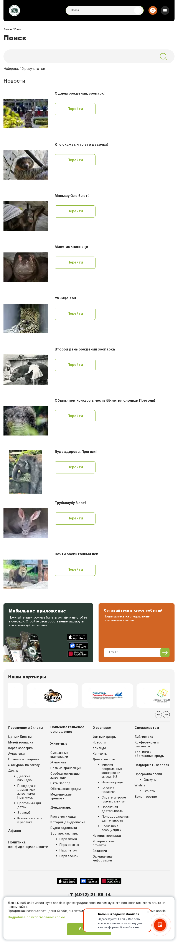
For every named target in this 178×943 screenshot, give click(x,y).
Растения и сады (63, 816)
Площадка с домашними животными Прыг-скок (26, 792)
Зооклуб (23, 813)
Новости (98, 742)
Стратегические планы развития (114, 799)
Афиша (14, 831)
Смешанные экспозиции (59, 755)
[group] (34, 695)
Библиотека (144, 737)
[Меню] (165, 10)
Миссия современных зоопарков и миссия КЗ (112, 771)
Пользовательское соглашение (67, 729)
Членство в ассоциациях (111, 828)
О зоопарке (101, 728)
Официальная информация (102, 858)
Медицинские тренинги (61, 796)
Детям (13, 770)
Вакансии (99, 851)
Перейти (75, 109)
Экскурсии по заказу (24, 765)
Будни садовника (63, 828)
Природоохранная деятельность (115, 818)
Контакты (99, 754)
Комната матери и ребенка (29, 820)
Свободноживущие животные (65, 776)
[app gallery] (78, 654)
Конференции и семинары (146, 744)
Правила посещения (23, 759)
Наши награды (112, 782)
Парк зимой (68, 839)
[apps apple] (77, 637)
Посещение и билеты (25, 728)
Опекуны (150, 780)
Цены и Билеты (19, 737)
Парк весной (68, 856)
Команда (99, 748)
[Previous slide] (158, 714)
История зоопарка (106, 836)
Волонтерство (146, 797)
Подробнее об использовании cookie (36, 917)
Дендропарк (60, 807)
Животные (58, 744)
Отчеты (149, 791)
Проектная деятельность (112, 809)
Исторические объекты (103, 843)
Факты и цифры (104, 737)
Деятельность (103, 759)
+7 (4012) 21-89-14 (89, 895)
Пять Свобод (60, 783)
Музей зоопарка (20, 742)
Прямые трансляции (65, 768)
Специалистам (147, 728)
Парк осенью (69, 845)
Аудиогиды (16, 754)
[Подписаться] (165, 652)
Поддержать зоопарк (152, 765)
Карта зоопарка (20, 748)
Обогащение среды (65, 789)
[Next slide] (166, 714)
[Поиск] (137, 10)
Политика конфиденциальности (25, 845)
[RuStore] (78, 645)
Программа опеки (148, 774)
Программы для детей (29, 805)
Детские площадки (25, 778)
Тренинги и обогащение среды (149, 754)
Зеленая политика (108, 790)
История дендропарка (67, 822)
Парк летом (68, 850)
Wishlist (141, 785)
